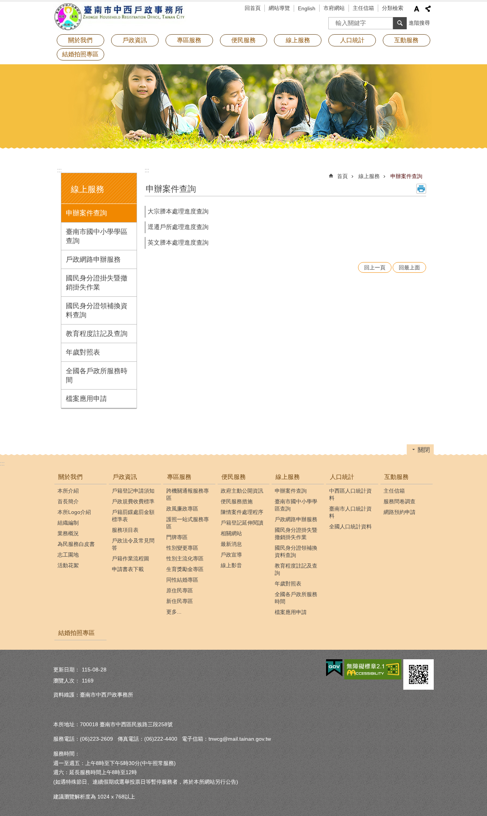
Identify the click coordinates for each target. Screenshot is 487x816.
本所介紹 (68, 491)
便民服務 (233, 477)
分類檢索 (392, 8)
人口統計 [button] (352, 40)
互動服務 (396, 477)
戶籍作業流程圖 (130, 558)
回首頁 (253, 8)
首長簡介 (68, 501)
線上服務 (369, 176)
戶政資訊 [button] (135, 40)
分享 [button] (428, 8)
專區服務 (179, 477)
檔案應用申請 (86, 398)
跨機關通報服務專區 (187, 494)
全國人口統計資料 (350, 526)
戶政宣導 (231, 555)
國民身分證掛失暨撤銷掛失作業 (96, 282)
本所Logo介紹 (74, 512)
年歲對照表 (83, 352)
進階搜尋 (419, 23)
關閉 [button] (424, 450)
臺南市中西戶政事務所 (119, 17)
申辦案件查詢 (86, 213)
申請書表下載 (128, 569)
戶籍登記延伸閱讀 (242, 523)
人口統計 (342, 477)
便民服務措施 (237, 501)
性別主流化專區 (185, 558)
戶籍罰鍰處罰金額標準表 (133, 515)
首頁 (342, 176)
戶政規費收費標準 (133, 501)
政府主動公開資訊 (242, 491)
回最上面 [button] (409, 267)
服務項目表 (125, 530)
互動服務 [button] (406, 40)
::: (59, 170)
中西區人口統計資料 (350, 494)
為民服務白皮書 (76, 544)
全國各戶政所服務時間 (96, 375)
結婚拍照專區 (80, 54)
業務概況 (68, 533)
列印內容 (421, 189)
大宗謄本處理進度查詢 (178, 211)
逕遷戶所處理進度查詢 (178, 227)
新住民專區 (179, 601)
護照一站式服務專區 (187, 523)
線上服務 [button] (298, 40)
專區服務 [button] (189, 40)
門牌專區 (177, 537)
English (306, 8)
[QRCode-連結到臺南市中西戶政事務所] (418, 674)
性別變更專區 (182, 548)
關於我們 (70, 477)
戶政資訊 (125, 477)
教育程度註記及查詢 (96, 333)
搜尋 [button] (400, 23)
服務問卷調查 (399, 501)
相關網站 (231, 533)
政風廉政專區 (182, 509)
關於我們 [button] (80, 40)
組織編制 (68, 523)
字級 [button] (416, 8)
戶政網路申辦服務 (93, 259)
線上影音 (231, 565)
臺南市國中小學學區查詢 (96, 236)
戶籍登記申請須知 (133, 491)
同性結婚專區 (182, 580)
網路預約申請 (399, 512)
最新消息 (231, 544)
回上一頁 (374, 267)
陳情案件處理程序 (242, 512)
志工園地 (68, 555)
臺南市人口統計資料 (350, 512)
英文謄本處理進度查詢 (178, 242)
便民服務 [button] (243, 40)
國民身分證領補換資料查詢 (96, 310)
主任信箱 (363, 8)
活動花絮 (68, 565)
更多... (173, 612)
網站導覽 (279, 8)
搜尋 (334, 20)
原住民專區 (179, 590)
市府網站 (334, 8)
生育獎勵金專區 (185, 569)
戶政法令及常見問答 (133, 544)
